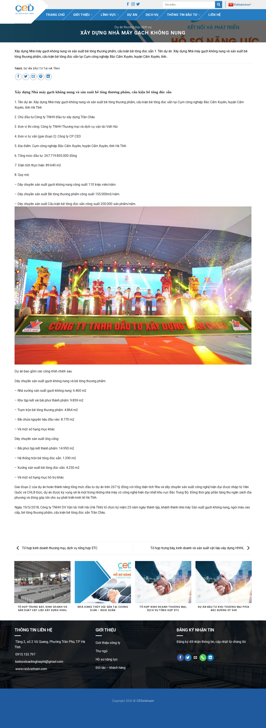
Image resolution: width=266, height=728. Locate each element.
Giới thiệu (81, 15)
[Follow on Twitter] (138, 4)
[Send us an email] (195, 657)
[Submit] (218, 4)
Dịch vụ (152, 14)
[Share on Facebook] (18, 76)
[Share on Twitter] (25, 76)
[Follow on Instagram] (133, 4)
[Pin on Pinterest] (40, 76)
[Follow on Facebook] (128, 4)
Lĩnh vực (108, 15)
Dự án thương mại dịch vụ (133, 27)
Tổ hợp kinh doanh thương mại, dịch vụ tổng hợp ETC (59, 548)
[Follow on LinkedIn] (210, 657)
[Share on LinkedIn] (48, 76)
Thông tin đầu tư (182, 15)
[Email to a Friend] (33, 76)
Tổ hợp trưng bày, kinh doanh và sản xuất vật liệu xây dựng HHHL (197, 548)
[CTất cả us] (203, 657)
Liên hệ (214, 14)
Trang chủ (55, 14)
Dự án (132, 14)
